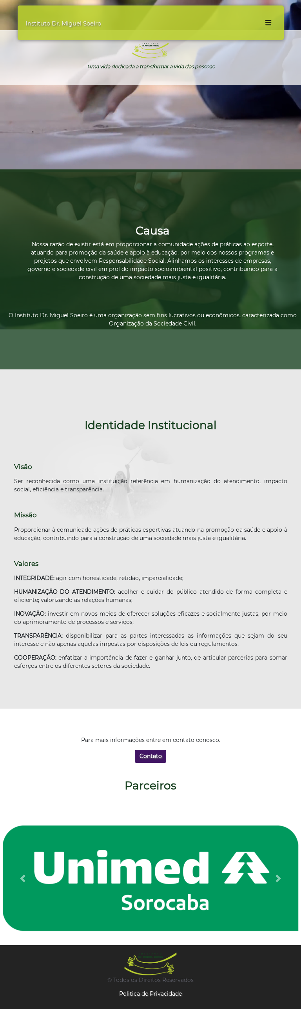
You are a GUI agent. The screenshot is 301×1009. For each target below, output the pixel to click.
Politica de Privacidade (150, 993)
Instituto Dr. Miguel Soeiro (63, 23)
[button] (22, 878)
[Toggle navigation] (268, 22)
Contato (151, 756)
